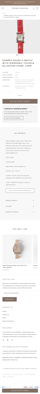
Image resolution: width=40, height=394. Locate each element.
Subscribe (9, 299)
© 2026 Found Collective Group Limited (20, 368)
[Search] (34, 8)
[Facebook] (3, 340)
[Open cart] (37, 8)
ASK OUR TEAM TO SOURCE (20, 101)
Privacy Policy (6, 374)
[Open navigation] (3, 8)
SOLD (20, 95)
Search (4, 311)
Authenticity (10, 376)
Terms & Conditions (8, 321)
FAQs (4, 318)
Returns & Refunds (30, 374)
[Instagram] (7, 340)
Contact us (5, 314)
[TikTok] (12, 340)
